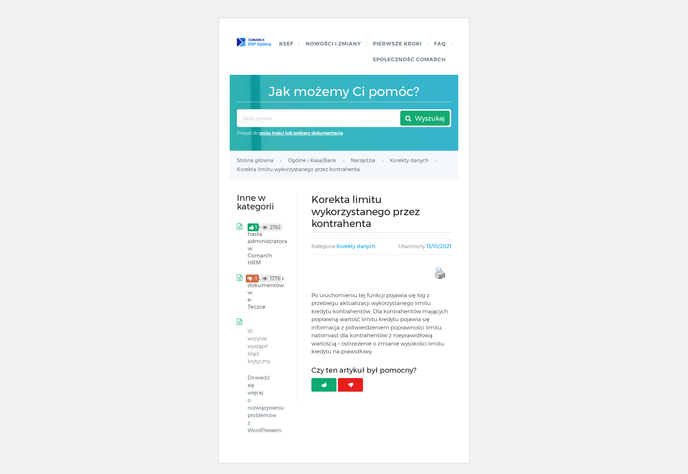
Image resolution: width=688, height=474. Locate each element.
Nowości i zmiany (333, 43)
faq (440, 43)
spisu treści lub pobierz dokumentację (301, 133)
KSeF (286, 43)
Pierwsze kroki (397, 43)
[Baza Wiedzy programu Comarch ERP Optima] (254, 42)
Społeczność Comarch (409, 59)
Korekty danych (355, 246)
